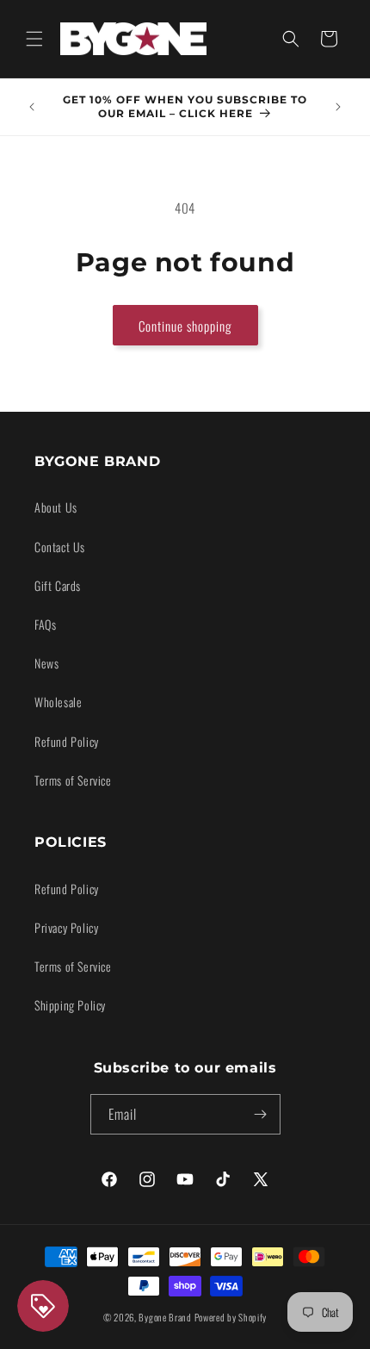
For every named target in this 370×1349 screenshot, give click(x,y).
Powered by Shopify (231, 1317)
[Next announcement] (338, 107)
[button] (34, 39)
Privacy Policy (66, 927)
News (46, 663)
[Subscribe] (261, 1114)
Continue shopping (185, 325)
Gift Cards (57, 585)
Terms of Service (73, 780)
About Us (55, 507)
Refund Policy (66, 741)
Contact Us (59, 547)
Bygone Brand (165, 1317)
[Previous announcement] (32, 107)
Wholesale (58, 702)
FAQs (45, 624)
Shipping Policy (70, 1005)
